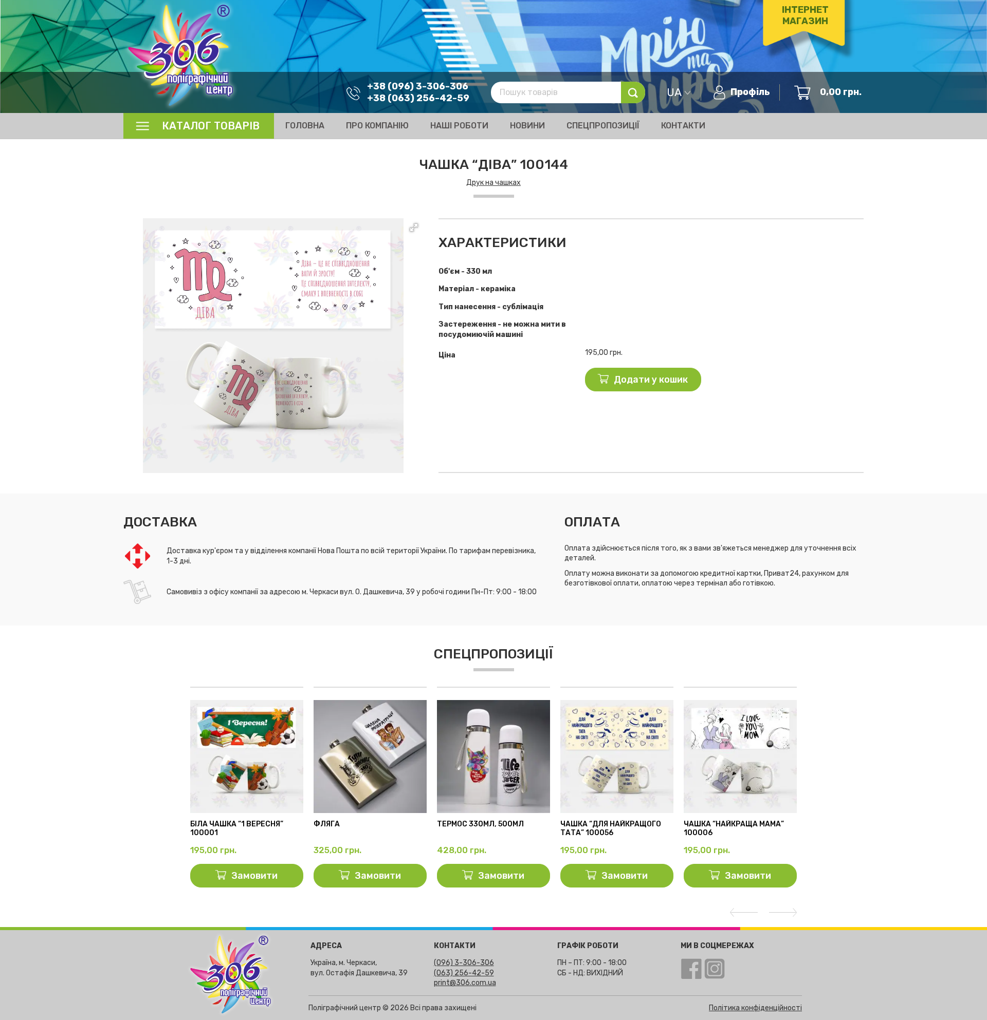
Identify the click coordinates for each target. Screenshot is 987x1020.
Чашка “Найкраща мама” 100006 (734, 828)
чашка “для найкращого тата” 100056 (610, 828)
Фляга (327, 824)
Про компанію (377, 125)
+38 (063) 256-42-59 (418, 98)
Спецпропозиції (602, 125)
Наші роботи (459, 125)
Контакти (683, 125)
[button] (414, 227)
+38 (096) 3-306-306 (417, 86)
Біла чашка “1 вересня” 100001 (236, 828)
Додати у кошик (651, 379)
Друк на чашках (493, 182)
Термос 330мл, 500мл (480, 824)
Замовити (254, 875)
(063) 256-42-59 (464, 973)
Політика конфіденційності (755, 1008)
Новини (527, 125)
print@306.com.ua (465, 982)
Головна (304, 125)
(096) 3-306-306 (464, 962)
